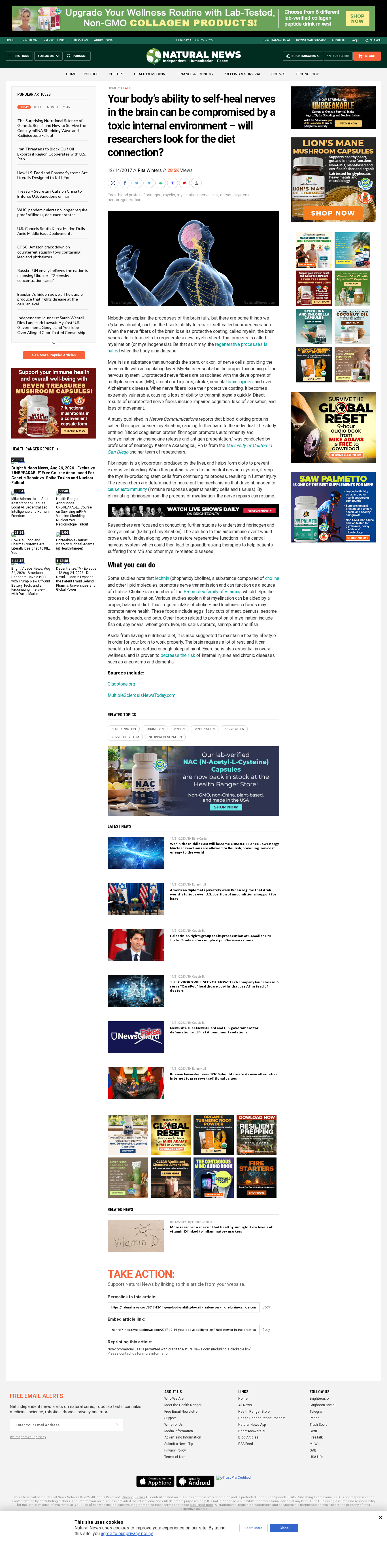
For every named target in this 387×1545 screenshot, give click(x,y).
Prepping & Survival (242, 74)
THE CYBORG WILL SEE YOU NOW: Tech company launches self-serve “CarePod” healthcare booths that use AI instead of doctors (224, 986)
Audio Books (103, 40)
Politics (91, 74)
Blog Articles (248, 1437)
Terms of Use (174, 1457)
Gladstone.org (121, 684)
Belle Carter (199, 838)
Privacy (127, 1497)
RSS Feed (245, 1444)
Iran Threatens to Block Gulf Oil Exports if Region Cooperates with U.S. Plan (51, 153)
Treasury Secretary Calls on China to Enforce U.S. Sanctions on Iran (49, 193)
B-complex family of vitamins (213, 591)
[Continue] (117, 1425)
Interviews (80, 40)
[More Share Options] (197, 183)
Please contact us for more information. (139, 1353)
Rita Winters (150, 170)
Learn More (253, 1528)
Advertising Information (182, 1437)
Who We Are (174, 1399)
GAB (313, 1450)
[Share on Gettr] (185, 183)
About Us (338, 40)
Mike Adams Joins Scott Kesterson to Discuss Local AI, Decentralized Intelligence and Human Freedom (30, 507)
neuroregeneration (124, 199)
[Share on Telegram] (149, 183)
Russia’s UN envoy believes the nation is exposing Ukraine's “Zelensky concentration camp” (52, 275)
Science (278, 74)
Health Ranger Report (32, 449)
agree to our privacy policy (127, 1533)
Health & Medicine (150, 74)
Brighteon (29, 40)
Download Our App (311, 40)
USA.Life (316, 1457)
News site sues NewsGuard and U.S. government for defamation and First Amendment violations (214, 1030)
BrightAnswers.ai (276, 40)
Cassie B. (198, 930)
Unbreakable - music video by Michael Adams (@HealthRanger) (75, 544)
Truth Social (319, 1425)
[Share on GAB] (161, 183)
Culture (116, 74)
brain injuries (240, 381)
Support (170, 1418)
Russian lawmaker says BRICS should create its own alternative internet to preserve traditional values (224, 1076)
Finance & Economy (196, 74)
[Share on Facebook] (125, 183)
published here (201, 1505)
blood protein (130, 195)
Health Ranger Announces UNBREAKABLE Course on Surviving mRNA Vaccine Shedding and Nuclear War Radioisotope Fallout (74, 511)
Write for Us (173, 1425)
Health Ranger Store (254, 1412)
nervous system (234, 195)
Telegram (317, 1412)
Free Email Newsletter (181, 1412)
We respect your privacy (28, 1437)
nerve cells (208, 195)
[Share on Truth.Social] (173, 183)
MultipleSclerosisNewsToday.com (141, 695)
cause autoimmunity (127, 489)
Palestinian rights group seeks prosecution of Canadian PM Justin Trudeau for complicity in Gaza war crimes (220, 938)
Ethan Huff (199, 884)
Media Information (178, 1431)
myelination (187, 195)
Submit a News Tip (178, 1444)
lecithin (162, 578)
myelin (169, 195)
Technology (307, 74)
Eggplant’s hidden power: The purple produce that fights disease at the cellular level (50, 298)
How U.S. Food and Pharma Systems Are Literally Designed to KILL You (52, 175)
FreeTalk (316, 1437)
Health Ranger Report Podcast (262, 1418)
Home (10, 40)
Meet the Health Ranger (182, 1405)
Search (375, 40)
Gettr (313, 1431)
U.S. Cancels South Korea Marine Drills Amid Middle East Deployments (51, 230)
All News (245, 1405)
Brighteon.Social (322, 1405)
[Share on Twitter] (137, 183)
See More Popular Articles (54, 355)
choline (272, 578)
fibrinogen (152, 195)
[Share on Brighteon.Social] (114, 183)
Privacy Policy (175, 1450)
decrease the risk (178, 655)
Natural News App (252, 1425)
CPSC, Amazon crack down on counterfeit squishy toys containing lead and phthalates (48, 251)
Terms (140, 1497)
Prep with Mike (54, 40)
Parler (314, 1418)
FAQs (355, 40)
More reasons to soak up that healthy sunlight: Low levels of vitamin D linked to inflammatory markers (221, 1229)
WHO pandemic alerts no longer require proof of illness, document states (52, 212)
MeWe (315, 1444)
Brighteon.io (319, 1399)
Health (127, 88)
